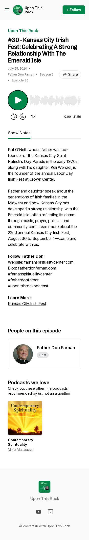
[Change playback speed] (33, 116)
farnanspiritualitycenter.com (48, 262)
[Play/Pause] (18, 100)
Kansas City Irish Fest (27, 303)
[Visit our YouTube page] (38, 511)
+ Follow (74, 10)
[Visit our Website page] (50, 511)
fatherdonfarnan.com (37, 268)
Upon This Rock (34, 10)
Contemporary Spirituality (20, 442)
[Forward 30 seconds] (22, 116)
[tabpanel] (44, 232)
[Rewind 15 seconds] (13, 116)
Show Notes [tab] (19, 132)
